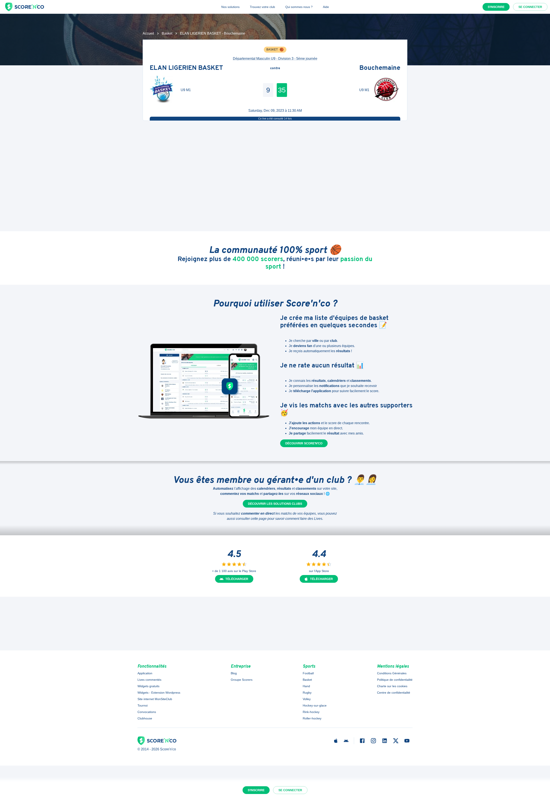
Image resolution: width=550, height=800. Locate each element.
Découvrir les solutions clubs (275, 503)
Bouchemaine (379, 68)
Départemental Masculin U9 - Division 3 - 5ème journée (275, 58)
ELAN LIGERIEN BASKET (186, 68)
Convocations (147, 712)
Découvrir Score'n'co (303, 443)
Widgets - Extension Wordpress (159, 692)
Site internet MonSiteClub (155, 699)
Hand (306, 686)
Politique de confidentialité (394, 679)
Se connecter (530, 7)
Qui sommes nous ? (299, 7)
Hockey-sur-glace (315, 705)
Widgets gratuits (148, 686)
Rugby (307, 692)
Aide (326, 7)
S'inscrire (496, 7)
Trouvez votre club (262, 7)
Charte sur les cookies (392, 686)
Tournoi (143, 705)
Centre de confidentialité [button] (393, 692)
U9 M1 (186, 90)
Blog (234, 673)
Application (145, 673)
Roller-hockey (312, 718)
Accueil (148, 33)
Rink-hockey (311, 712)
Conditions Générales (391, 673)
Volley (307, 699)
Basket (167, 33)
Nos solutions (230, 7)
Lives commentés (149, 679)
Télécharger (236, 579)
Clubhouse (145, 718)
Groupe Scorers (241, 679)
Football (308, 673)
